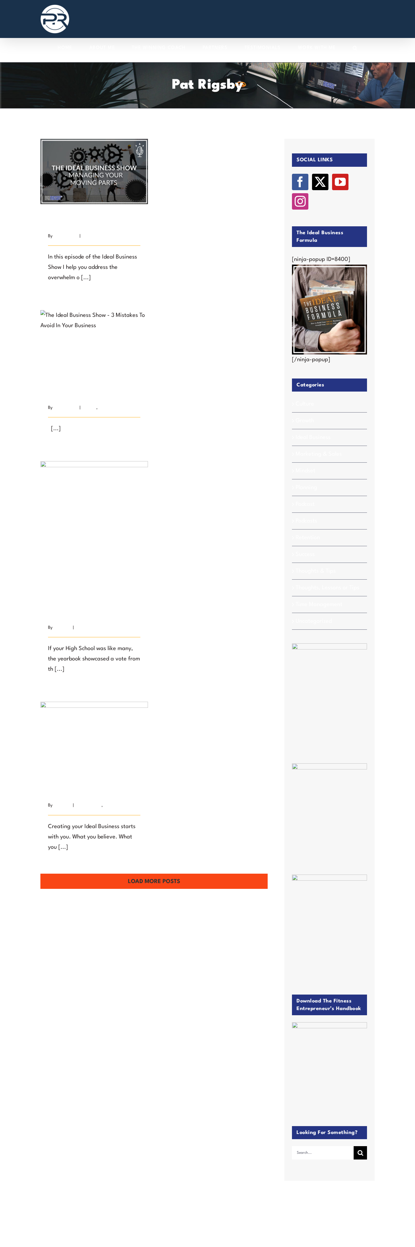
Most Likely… (94, 526)
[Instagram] (300, 201)
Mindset (305, 471)
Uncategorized (314, 621)
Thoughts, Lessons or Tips (327, 588)
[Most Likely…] (94, 533)
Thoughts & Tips (316, 571)
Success (82, 627)
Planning (306, 487)
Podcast (89, 236)
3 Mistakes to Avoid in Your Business (94, 332)
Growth (89, 408)
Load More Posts (154, 881)
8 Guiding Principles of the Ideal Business (94, 726)
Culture (305, 404)
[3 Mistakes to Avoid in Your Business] (94, 342)
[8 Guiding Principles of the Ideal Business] (94, 737)
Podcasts (306, 521)
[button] (355, 47)
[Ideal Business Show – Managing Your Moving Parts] (94, 171)
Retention (308, 537)
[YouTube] (340, 182)
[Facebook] (300, 182)
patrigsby (62, 627)
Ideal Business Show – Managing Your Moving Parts (94, 160)
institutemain (66, 236)
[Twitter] (320, 182)
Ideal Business (88, 805)
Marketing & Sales (319, 454)
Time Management (319, 604)
